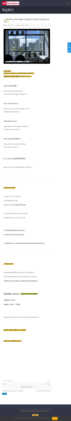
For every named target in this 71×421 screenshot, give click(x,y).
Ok (55, 418)
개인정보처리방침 (30, 411)
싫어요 (10, 380)
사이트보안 (42, 411)
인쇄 (49, 380)
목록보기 (4, 393)
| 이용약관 (22, 411)
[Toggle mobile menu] (68, 3)
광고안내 (37, 411)
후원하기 (48, 411)
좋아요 (6, 380)
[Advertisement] (27, 368)
